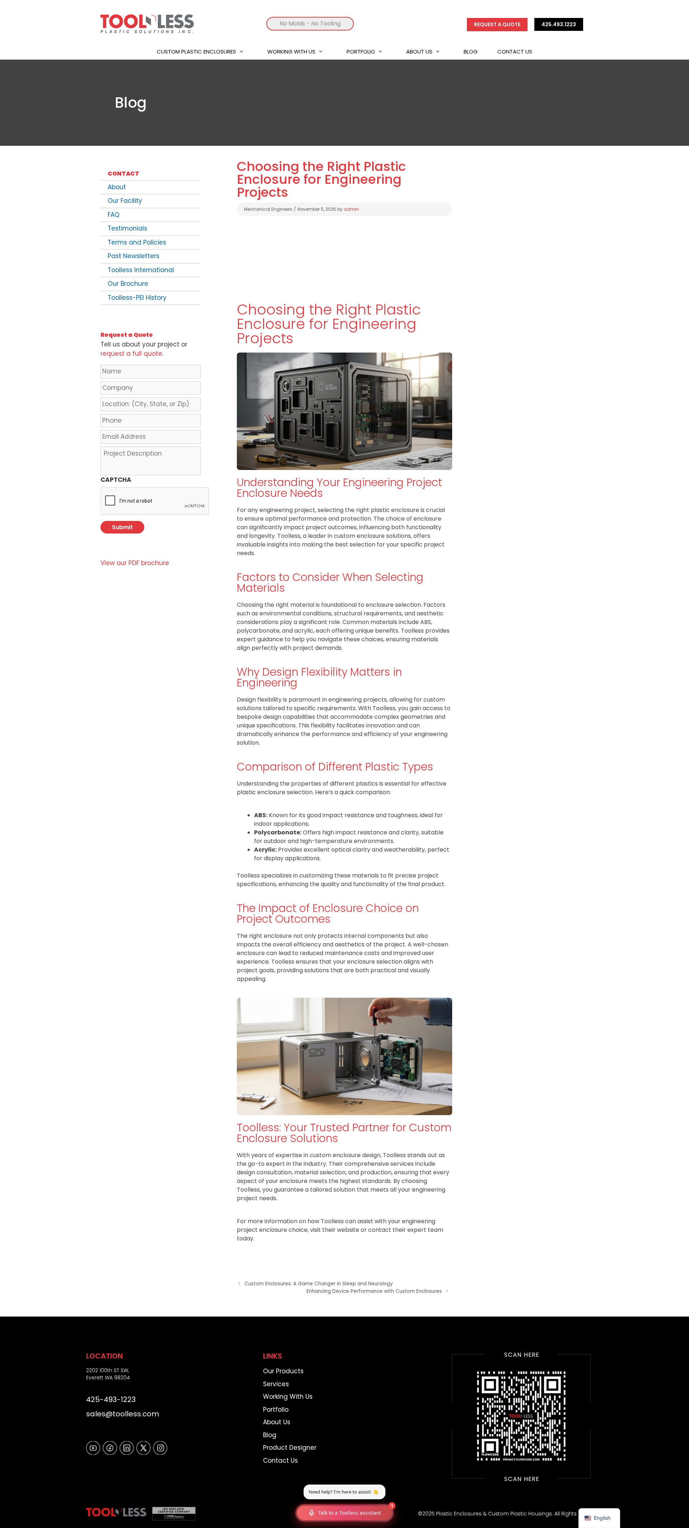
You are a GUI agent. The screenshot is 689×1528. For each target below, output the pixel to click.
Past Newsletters (133, 256)
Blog (471, 51)
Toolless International (141, 270)
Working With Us (291, 51)
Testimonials (127, 228)
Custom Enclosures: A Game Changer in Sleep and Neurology (318, 1283)
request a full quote (131, 353)
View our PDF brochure (134, 563)
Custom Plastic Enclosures (196, 51)
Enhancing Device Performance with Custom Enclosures (374, 1291)
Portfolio (361, 51)
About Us (419, 51)
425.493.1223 (559, 24)
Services (276, 1384)
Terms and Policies (137, 242)
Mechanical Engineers (268, 209)
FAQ (113, 214)
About (117, 187)
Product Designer (290, 1447)
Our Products (283, 1371)
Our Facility (125, 200)
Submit (122, 527)
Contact (123, 173)
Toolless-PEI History (137, 297)
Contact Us (514, 51)
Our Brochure (128, 283)
